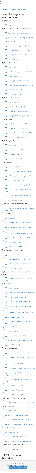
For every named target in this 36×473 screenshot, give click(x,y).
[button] (1, 2)
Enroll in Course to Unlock (18, 468)
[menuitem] (1, 4)
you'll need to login (25, 465)
